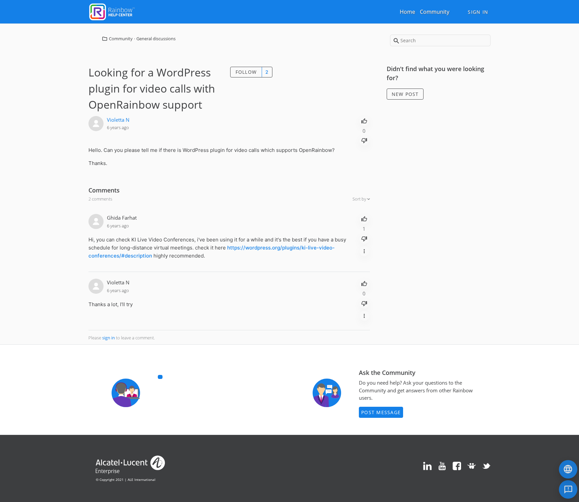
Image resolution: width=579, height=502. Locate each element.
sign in (108, 338)
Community (434, 11)
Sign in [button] (478, 12)
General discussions (156, 39)
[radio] (364, 120)
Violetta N (118, 119)
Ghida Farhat (122, 217)
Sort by (359, 199)
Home (407, 11)
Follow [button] (246, 72)
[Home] (111, 11)
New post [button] (405, 94)
